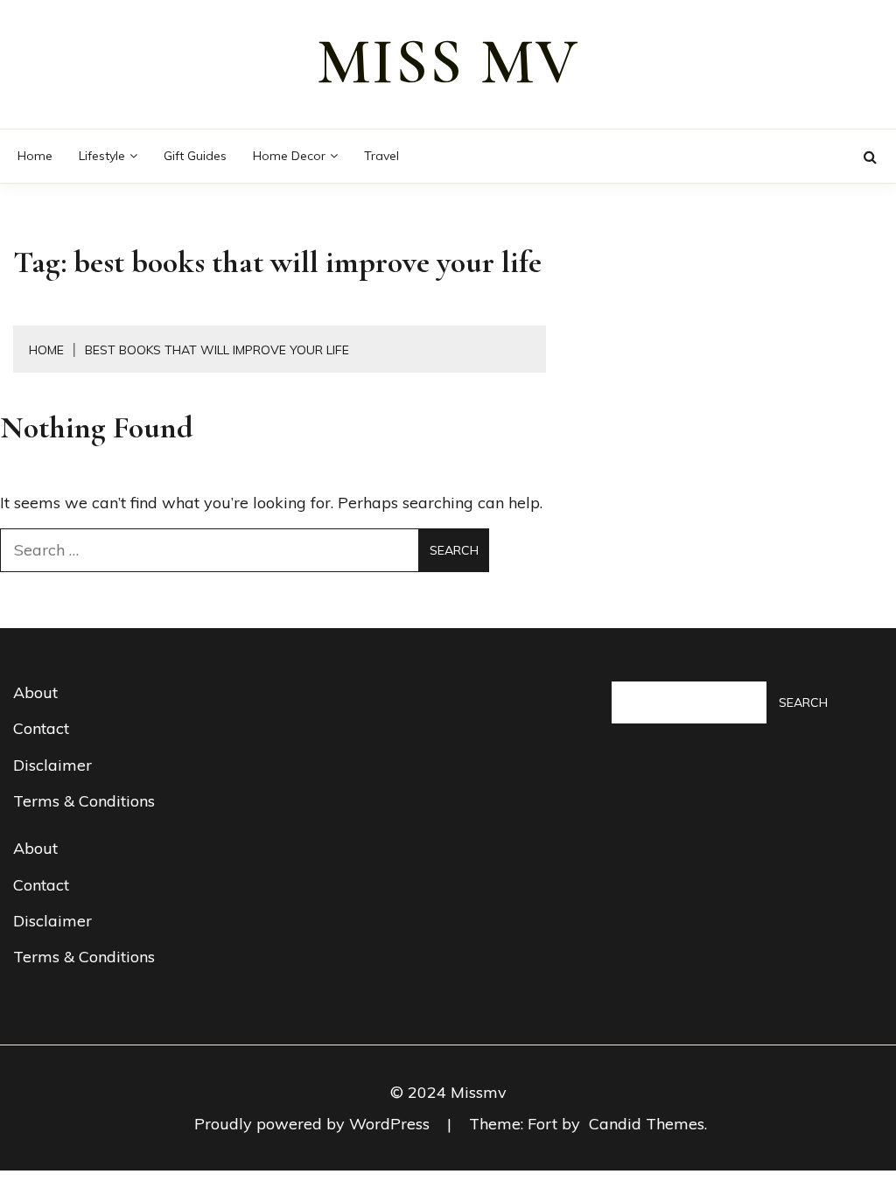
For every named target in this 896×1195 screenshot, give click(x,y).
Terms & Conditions (84, 801)
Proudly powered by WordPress (314, 1124)
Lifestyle (102, 156)
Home (35, 156)
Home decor (289, 156)
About (35, 692)
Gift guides (195, 156)
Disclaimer (52, 765)
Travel (381, 156)
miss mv (448, 62)
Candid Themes (646, 1124)
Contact (41, 728)
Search (803, 702)
